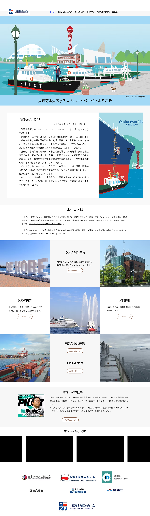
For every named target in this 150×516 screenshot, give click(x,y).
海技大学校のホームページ (44, 233)
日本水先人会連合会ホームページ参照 (45, 224)
